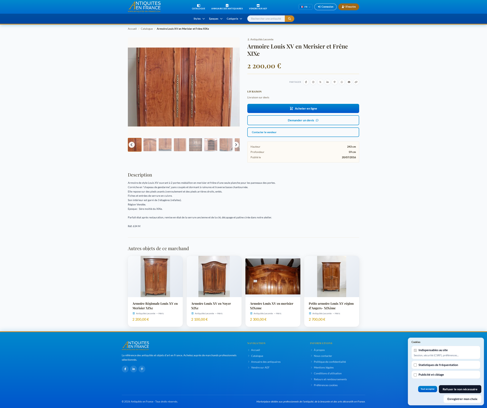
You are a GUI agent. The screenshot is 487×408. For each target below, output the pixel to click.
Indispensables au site (433, 350)
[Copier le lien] (356, 82)
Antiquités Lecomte (261, 39)
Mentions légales (324, 367)
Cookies (415, 342)
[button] (135, 145)
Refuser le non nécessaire (460, 389)
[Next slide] (236, 145)
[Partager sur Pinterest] (335, 82)
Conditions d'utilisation (328, 373)
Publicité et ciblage (431, 374)
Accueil (132, 28)
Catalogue (147, 28)
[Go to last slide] (132, 145)
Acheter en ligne (306, 108)
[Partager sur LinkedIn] (328, 82)
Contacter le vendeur (264, 132)
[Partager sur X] (320, 82)
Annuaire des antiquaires (266, 361)
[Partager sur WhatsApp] (342, 82)
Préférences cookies (326, 385)
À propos (319, 350)
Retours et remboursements (330, 379)
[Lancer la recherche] (289, 18)
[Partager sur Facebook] (306, 82)
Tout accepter (428, 388)
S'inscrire (350, 6)
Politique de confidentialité (330, 361)
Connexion (327, 6)
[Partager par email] (349, 82)
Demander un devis (301, 120)
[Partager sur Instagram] (313, 82)
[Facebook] (125, 369)
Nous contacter (323, 355)
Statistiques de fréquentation (438, 365)
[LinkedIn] (133, 369)
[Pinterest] (141, 369)
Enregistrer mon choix (462, 399)
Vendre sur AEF (260, 367)
